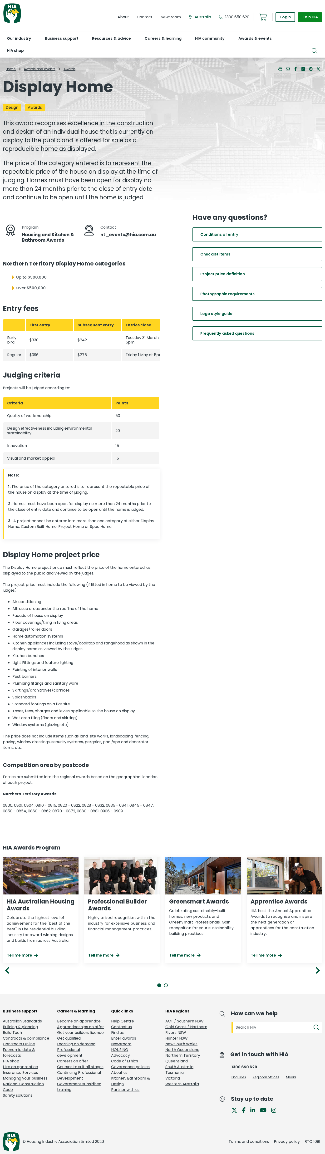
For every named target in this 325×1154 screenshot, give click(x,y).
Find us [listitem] (117, 1032)
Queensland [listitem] (176, 1061)
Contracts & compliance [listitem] (26, 1038)
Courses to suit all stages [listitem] (80, 1067)
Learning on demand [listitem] (76, 1044)
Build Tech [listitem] (12, 1032)
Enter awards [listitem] (123, 1038)
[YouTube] (265, 1110)
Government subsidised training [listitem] (79, 1086)
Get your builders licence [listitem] (80, 1032)
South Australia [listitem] (179, 1067)
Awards (69, 69)
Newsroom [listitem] (121, 1044)
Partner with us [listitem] (125, 1089)
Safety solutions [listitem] (17, 1095)
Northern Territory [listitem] (182, 1055)
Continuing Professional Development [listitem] (79, 1075)
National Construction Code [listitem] (23, 1086)
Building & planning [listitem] (20, 1027)
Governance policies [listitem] (130, 1067)
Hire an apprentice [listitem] (20, 1067)
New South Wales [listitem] (181, 1044)
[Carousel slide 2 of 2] (165, 985)
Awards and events (39, 69)
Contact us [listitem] (121, 1027)
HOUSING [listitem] (119, 1049)
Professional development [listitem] (70, 1052)
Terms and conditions (249, 1141)
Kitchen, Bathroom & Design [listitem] (130, 1081)
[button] (19, 38)
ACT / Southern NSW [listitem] (184, 1021)
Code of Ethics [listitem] (124, 1061)
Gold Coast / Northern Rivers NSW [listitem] (186, 1029)
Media (291, 1077)
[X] (236, 1110)
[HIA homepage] (12, 22)
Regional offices (266, 1077)
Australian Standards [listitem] (22, 1021)
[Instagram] (275, 1110)
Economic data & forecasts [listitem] (19, 1052)
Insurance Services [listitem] (20, 1072)
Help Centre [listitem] (122, 1021)
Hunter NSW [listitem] (176, 1038)
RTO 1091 (312, 1141)
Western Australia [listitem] (182, 1084)
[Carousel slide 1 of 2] (159, 985)
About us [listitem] (119, 1072)
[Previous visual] (7, 970)
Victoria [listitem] (172, 1078)
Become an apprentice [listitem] (79, 1021)
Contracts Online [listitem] (19, 1044)
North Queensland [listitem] (182, 1049)
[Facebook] (245, 1110)
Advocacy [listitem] (120, 1055)
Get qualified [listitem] (69, 1038)
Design (12, 107)
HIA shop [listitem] (11, 1061)
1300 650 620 (237, 17)
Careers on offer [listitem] (72, 1061)
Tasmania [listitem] (174, 1072)
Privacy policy (287, 1141)
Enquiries (238, 1077)
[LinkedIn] (254, 1110)
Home (11, 69)
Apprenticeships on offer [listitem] (80, 1027)
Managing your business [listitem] (25, 1078)
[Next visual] (318, 970)
